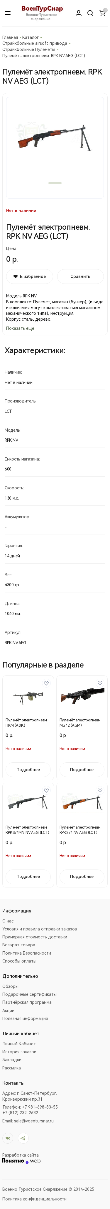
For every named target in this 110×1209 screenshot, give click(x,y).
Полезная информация (25, 1018)
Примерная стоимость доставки (34, 937)
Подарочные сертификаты (29, 994)
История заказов (19, 1051)
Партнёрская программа (27, 1002)
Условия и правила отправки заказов (39, 929)
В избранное (33, 276)
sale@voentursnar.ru (34, 1121)
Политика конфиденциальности (34, 1199)
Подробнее (28, 769)
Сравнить (80, 276)
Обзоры (10, 986)
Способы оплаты (19, 961)
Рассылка (11, 1068)
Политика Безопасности (26, 953)
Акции (8, 1010)
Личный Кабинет (19, 1043)
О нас (7, 921)
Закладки (11, 1059)
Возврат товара (18, 945)
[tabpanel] (55, 147)
